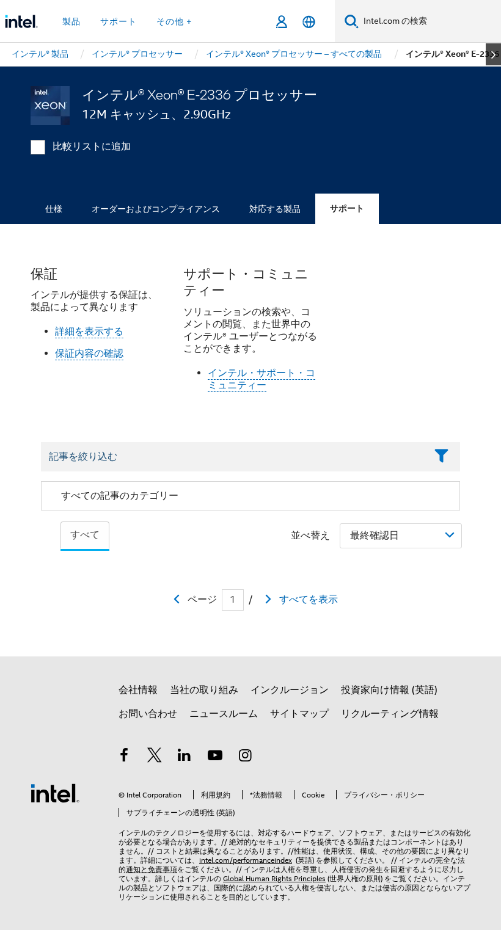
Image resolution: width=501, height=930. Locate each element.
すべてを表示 (308, 600)
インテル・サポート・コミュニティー (261, 379)
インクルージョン (289, 690)
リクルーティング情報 (390, 714)
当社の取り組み (204, 690)
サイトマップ (299, 714)
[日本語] (308, 22)
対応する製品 (275, 208)
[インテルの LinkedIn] (184, 757)
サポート (347, 208)
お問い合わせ (148, 714)
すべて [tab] (85, 535)
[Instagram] (245, 757)
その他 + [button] (174, 21)
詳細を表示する (89, 331)
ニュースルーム (223, 714)
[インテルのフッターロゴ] (55, 793)
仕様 (53, 208)
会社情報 (138, 690)
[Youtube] (215, 757)
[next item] (493, 54)
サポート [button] (118, 21)
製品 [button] (71, 21)
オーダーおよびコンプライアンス (156, 208)
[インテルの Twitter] (154, 757)
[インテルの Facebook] (124, 757)
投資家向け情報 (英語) (389, 690)
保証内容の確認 (89, 353)
